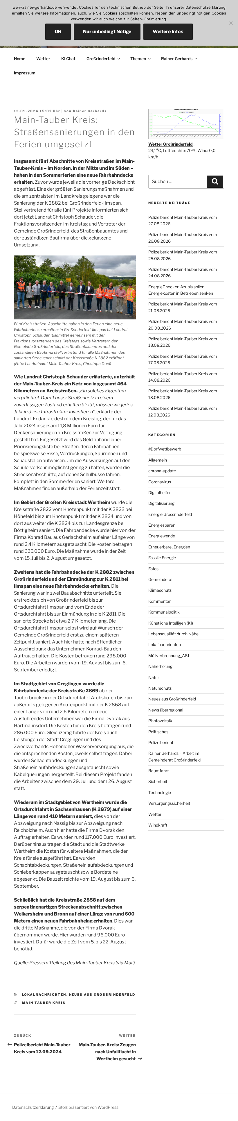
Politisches (158, 731)
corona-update (162, 470)
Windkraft (157, 825)
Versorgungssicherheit (169, 803)
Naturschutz (160, 688)
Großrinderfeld (100, 58)
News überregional (165, 709)
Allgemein (157, 459)
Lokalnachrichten (44, 995)
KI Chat (68, 58)
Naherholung (160, 666)
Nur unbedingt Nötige (107, 31)
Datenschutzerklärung (33, 1107)
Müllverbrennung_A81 (169, 655)
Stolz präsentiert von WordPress (88, 1107)
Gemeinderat (160, 579)
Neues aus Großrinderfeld (102, 995)
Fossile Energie (162, 557)
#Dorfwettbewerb (164, 448)
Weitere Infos (168, 31)
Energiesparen (161, 525)
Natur (153, 677)
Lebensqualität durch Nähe (173, 633)
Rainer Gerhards (176, 58)
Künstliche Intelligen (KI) (170, 623)
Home (19, 58)
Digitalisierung (161, 503)
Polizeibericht (160, 742)
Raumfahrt (158, 770)
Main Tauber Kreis (44, 1003)
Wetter (43, 58)
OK (58, 31)
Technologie (159, 792)
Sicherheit (157, 781)
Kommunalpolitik (164, 611)
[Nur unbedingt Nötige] (231, 23)
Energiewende (161, 535)
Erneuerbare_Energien (169, 546)
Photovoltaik (160, 720)
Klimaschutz (160, 590)
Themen (138, 58)
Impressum (24, 72)
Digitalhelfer (159, 492)
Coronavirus (159, 481)
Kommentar (159, 601)
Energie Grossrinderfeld (170, 514)
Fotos (153, 568)
